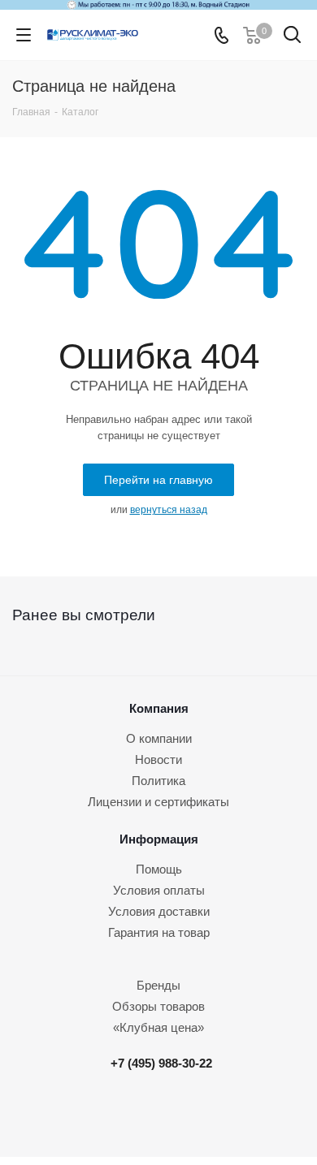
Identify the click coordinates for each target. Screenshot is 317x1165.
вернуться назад (168, 510)
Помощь (159, 869)
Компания (159, 708)
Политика (158, 780)
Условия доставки (159, 911)
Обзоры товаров (158, 1006)
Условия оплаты (159, 890)
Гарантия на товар (159, 932)
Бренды (158, 985)
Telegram (165, 1114)
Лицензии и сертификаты (158, 802)
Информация (158, 839)
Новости (158, 759)
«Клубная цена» (158, 1027)
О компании (159, 738)
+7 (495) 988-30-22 (161, 1063)
